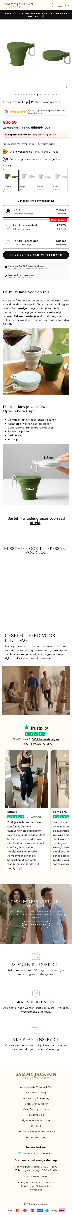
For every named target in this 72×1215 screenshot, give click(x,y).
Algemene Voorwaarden (36, 1120)
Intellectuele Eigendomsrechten (36, 1131)
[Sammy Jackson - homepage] (18, 5)
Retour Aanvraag (36, 1137)
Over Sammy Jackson (36, 1109)
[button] (36, 211)
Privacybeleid (36, 1114)
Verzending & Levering (36, 1098)
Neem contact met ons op (38, 1153)
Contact (36, 1126)
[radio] (11, 180)
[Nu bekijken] (36, 914)
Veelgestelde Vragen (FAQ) (36, 1086)
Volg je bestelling (36, 1092)
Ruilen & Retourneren (36, 1103)
